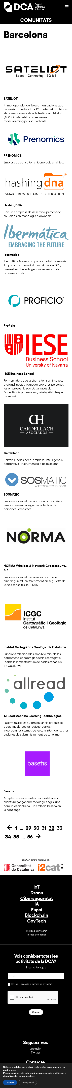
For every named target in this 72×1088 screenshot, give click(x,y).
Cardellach (11, 453)
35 (16, 836)
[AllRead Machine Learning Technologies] (36, 691)
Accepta (10, 1082)
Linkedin (35, 1048)
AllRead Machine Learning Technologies (32, 715)
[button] (66, 6)
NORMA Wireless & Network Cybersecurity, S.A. (35, 567)
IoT (36, 886)
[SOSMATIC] (36, 479)
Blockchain (36, 914)
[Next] (38, 836)
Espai (36, 909)
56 (30, 836)
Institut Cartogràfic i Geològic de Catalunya (35, 647)
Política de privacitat (36, 930)
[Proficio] (36, 299)
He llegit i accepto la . (32, 984)
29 (28, 827)
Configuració (28, 1082)
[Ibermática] (36, 235)
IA (36, 903)
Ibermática (11, 254)
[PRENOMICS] (36, 138)
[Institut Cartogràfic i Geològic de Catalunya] (36, 616)
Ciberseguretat (36, 898)
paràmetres (28, 1076)
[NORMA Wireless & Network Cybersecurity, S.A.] (36, 537)
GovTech (36, 920)
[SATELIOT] (36, 70)
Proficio (9, 325)
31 (44, 827)
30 (36, 827)
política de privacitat (42, 983)
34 (8, 836)
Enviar (36, 1012)
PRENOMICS (13, 155)
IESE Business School (19, 373)
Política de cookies (36, 934)
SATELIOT (11, 98)
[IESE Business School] (36, 350)
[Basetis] (36, 763)
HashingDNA (13, 205)
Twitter (35, 1052)
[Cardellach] (36, 425)
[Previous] (9, 827)
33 (59, 827)
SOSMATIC (11, 494)
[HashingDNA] (36, 184)
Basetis (9, 791)
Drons (36, 892)
